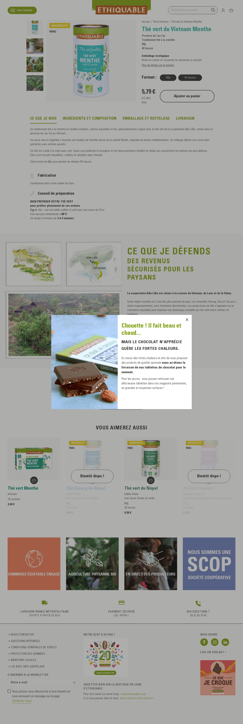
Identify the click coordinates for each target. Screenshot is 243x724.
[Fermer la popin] (187, 319)
